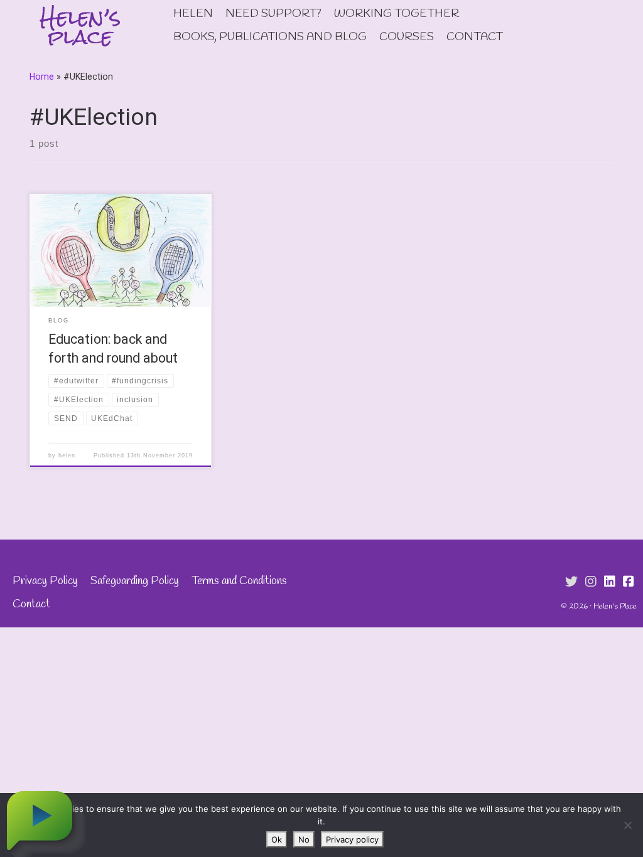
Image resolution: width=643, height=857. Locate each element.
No (304, 839)
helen (66, 455)
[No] (627, 825)
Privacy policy (352, 839)
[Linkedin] (609, 582)
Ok (276, 839)
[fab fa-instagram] (591, 582)
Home (42, 77)
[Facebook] (628, 582)
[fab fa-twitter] (571, 582)
